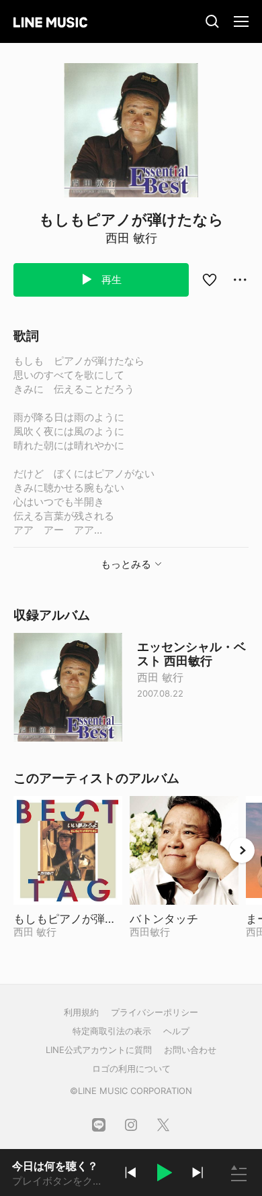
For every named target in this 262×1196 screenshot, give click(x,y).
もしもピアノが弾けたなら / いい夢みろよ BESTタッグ (67, 919)
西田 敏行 (131, 238)
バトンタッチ (184, 919)
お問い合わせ (190, 1049)
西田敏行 (150, 932)
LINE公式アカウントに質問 (99, 1049)
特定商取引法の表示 (112, 1031)
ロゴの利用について (131, 1068)
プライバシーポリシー (154, 1012)
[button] (164, 1174)
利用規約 (81, 1012)
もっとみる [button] (126, 564)
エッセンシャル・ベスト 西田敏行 (191, 654)
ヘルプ (176, 1031)
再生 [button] (110, 279)
